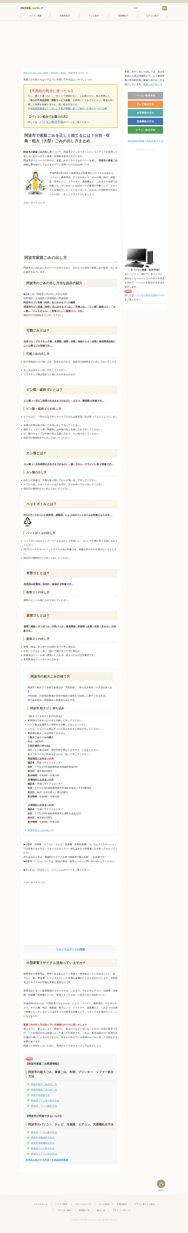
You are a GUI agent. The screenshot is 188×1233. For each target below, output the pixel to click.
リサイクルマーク (83, 1204)
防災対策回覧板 (136, 141)
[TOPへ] (161, 1184)
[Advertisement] (94, 44)
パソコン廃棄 (35, 15)
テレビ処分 (94, 15)
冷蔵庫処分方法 (145, 112)
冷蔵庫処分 (64, 15)
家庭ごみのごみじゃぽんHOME (36, 73)
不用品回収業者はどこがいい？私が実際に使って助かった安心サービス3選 (67, 108)
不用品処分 (122, 1204)
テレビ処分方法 (145, 104)
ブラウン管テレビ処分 (144, 1204)
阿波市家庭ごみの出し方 (32, 8)
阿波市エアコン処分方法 (44, 1154)
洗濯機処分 (123, 15)
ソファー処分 (61, 1204)
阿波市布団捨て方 (40, 1095)
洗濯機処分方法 (145, 121)
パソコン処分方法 (145, 95)
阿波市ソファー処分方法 (44, 1106)
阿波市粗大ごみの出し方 (40, 830)
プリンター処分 (64, 1210)
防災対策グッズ (155, 141)
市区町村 (54, 73)
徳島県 (63, 73)
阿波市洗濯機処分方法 (42, 1143)
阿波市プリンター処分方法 (45, 1100)
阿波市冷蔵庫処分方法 (42, 1137)
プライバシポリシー (122, 1210)
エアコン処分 (152, 15)
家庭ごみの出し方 (152, 84)
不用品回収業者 (60, 1160)
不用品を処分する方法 (37, 1160)
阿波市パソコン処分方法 (44, 1132)
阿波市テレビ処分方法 (42, 1148)
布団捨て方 (84, 1210)
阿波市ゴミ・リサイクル (50, 870)
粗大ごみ (101, 1210)
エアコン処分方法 (145, 130)
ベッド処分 (104, 1204)
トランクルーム (40, 1204)
